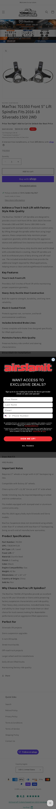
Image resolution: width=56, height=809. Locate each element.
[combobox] (7, 416)
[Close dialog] (53, 359)
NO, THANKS (28, 446)
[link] (28, 367)
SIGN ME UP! (28, 439)
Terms (44, 431)
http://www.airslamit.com (31, 426)
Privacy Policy (37, 431)
